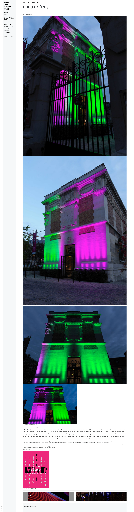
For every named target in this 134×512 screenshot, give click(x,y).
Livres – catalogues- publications (8, 29)
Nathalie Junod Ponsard (7, 4)
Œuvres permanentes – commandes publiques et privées (9, 18)
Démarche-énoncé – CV (8, 26)
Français (5, 36)
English (11, 36)
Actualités (6, 12)
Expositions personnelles (9, 22)
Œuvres (5, 14)
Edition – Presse (7, 32)
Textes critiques (7, 24)
